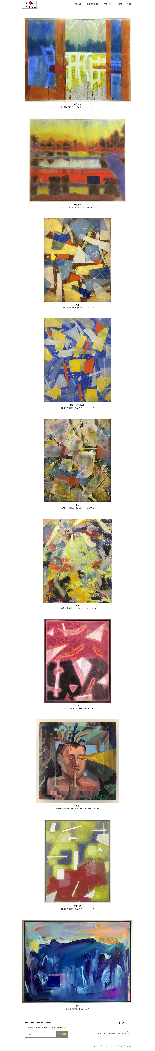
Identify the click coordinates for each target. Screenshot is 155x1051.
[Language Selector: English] (129, 1023)
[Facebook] (119, 1022)
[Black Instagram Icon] (123, 1022)
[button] (129, 4)
